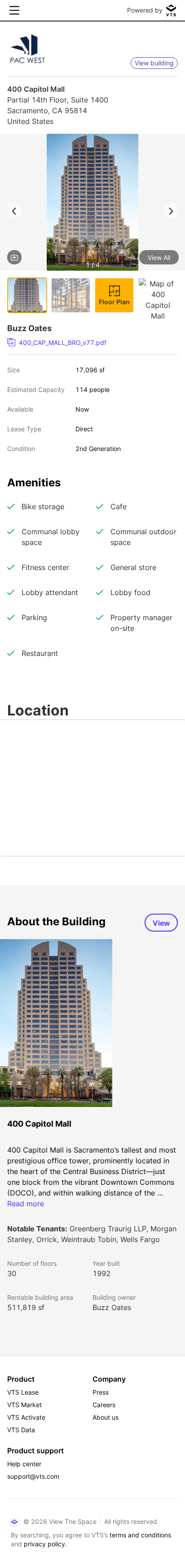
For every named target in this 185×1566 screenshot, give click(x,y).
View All (159, 257)
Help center (24, 1464)
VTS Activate (26, 1417)
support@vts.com (33, 1476)
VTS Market (24, 1405)
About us (105, 1417)
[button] (92, 204)
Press (100, 1392)
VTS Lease (23, 1392)
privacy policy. (45, 1544)
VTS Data (21, 1430)
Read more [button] (25, 1203)
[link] (89, 342)
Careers (103, 1405)
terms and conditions (140, 1535)
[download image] (14, 257)
